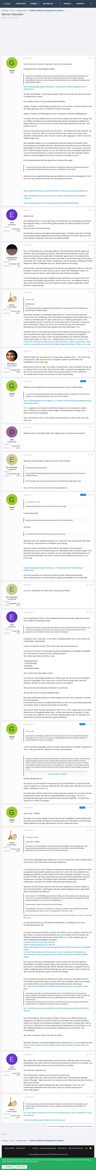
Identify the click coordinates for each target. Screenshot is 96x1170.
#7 (91, 427)
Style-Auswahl (9, 1148)
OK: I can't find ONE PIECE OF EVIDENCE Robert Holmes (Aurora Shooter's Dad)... (56, 986)
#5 (91, 351)
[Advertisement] (48, 36)
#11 (91, 612)
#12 (91, 724)
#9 (91, 495)
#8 (91, 455)
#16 (91, 1097)
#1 (91, 58)
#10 (91, 585)
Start (86, 1148)
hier (90, 317)
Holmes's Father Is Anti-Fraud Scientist (39, 942)
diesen (63, 935)
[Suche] (91, 3)
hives (11, 305)
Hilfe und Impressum (75, 1148)
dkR (11, 439)
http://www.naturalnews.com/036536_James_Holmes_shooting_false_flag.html (56, 191)
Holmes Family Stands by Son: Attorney (39, 944)
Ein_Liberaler (12, 467)
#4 (91, 292)
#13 (91, 808)
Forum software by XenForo (48, 1154)
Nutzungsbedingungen (48, 1148)
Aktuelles (48, 3)
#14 (91, 830)
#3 (91, 245)
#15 (91, 1054)
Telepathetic (11, 257)
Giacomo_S (12, 363)
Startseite (21, 3)
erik (12, 222)
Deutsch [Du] (20, 1148)
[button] (39, 3)
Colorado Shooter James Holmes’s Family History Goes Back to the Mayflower (55, 952)
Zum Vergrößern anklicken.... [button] (58, 774)
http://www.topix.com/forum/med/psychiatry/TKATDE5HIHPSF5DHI (51, 203)
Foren (34, 3)
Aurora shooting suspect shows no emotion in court (44, 1120)
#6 (91, 381)
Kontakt (35, 1148)
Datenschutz (62, 1148)
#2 (91, 210)
